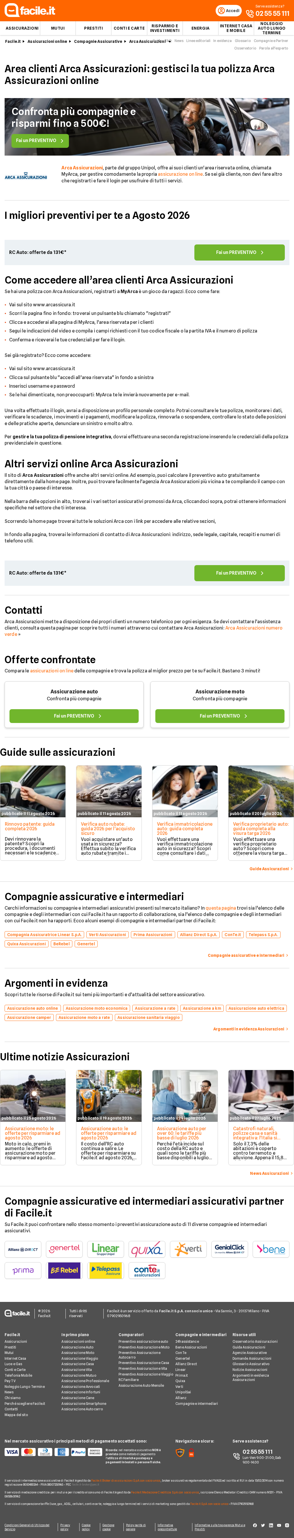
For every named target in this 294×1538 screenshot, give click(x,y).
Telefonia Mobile (18, 1375)
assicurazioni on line (52, 671)
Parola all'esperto (273, 48)
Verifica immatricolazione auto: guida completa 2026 (184, 828)
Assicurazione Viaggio (79, 1358)
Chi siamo (13, 1398)
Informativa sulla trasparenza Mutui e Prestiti (220, 1527)
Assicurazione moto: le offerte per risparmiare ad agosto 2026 (32, 1133)
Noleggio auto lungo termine (272, 28)
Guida (157, 41)
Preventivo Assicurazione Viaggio (146, 1374)
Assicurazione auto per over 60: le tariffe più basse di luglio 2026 (181, 1133)
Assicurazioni (22, 28)
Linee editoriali (198, 41)
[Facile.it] (30, 15)
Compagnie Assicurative (98, 41)
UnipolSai (183, 1392)
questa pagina (221, 908)
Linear (180, 1369)
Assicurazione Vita (76, 1369)
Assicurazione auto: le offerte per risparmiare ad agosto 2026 (108, 1133)
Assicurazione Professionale (85, 1381)
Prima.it (181, 1375)
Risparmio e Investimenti (165, 28)
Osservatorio (245, 48)
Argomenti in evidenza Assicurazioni (251, 1377)
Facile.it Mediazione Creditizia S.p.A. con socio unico (165, 1492)
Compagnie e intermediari (196, 1403)
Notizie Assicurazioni (250, 1369)
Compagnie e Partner (271, 41)
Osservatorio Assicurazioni (255, 1341)
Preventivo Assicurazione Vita (143, 1368)
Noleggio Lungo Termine (25, 1386)
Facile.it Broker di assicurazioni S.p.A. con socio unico (125, 1480)
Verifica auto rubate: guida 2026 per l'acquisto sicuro (108, 828)
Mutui (58, 28)
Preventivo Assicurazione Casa (144, 1363)
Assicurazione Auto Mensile (141, 1385)
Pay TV (10, 1381)
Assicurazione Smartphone (83, 1403)
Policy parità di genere (136, 1527)
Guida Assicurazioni (249, 1347)
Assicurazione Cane (77, 1398)
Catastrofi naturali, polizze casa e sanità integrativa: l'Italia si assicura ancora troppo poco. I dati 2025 (258, 1138)
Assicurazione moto (220, 691)
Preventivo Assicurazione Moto (144, 1347)
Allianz (181, 1398)
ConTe (180, 1352)
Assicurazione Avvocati (80, 1386)
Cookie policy (86, 1527)
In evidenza (222, 41)
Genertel (182, 1358)
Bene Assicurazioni (191, 1347)
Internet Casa (15, 1358)
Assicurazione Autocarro (82, 1409)
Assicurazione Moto (77, 1352)
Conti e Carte (129, 28)
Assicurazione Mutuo (78, 1375)
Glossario (243, 41)
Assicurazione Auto (77, 1347)
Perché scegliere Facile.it (25, 1403)
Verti (179, 1386)
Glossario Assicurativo (251, 1364)
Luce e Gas (13, 1364)
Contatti (11, 1409)
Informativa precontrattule (167, 1527)
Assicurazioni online (47, 41)
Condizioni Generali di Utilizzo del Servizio (27, 1527)
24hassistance (187, 1341)
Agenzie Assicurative (250, 1352)
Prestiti (93, 28)
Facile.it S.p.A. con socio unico (209, 1504)
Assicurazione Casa (77, 1364)
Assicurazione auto (74, 691)
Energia (201, 28)
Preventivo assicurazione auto (143, 1341)
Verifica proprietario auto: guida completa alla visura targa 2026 (261, 828)
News (179, 41)
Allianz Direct (186, 1364)
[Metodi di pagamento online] (52, 1452)
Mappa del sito (16, 1415)
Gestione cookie (108, 1527)
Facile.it (13, 41)
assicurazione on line (180, 174)
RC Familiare (129, 1380)
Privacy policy (65, 1527)
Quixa (180, 1381)
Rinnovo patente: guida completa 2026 (30, 826)
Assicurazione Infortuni (80, 1392)
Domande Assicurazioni (252, 1358)
